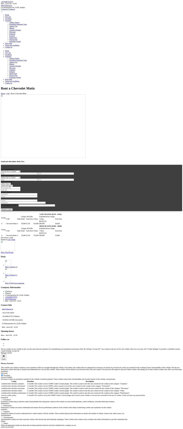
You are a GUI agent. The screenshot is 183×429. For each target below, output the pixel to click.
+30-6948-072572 (7, 2)
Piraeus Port (13, 39)
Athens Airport (14, 22)
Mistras (11, 28)
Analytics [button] (4, 409)
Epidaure (12, 34)
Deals (13, 239)
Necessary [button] (4, 373)
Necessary (6, 375)
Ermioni (12, 36)
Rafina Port (13, 38)
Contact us (8, 47)
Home (7, 15)
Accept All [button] (15, 351)
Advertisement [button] (6, 415)
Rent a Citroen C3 (11, 267)
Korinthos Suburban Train (18, 24)
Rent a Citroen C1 (11, 275)
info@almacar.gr (6, 5)
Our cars (8, 17)
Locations (8, 19)
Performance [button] (5, 403)
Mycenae (12, 32)
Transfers (8, 20)
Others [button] (3, 421)
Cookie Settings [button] (6, 351)
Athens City (13, 26)
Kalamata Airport (15, 41)
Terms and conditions (12, 45)
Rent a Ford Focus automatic (14, 283)
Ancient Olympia (15, 30)
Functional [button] (4, 397)
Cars (8, 239)
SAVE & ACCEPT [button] (7, 427)
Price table (8, 43)
